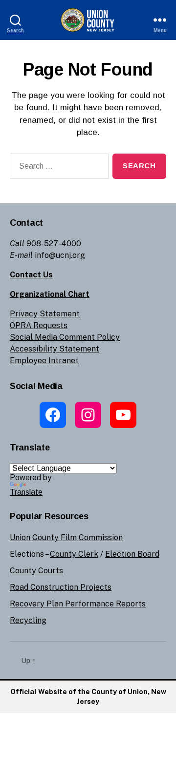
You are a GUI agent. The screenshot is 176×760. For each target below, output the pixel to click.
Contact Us (31, 274)
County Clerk (74, 554)
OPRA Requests (38, 325)
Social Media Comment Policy (65, 337)
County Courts (36, 570)
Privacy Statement (45, 313)
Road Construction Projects (60, 587)
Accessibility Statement (54, 348)
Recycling (28, 620)
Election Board (132, 554)
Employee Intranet (44, 360)
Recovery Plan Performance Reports (78, 603)
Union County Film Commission (66, 537)
